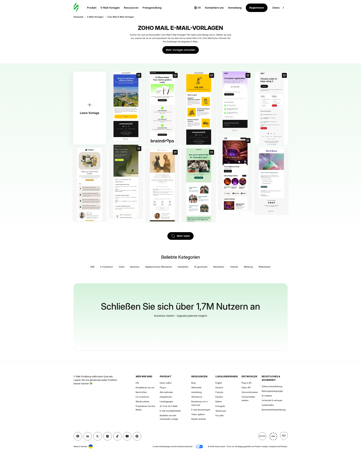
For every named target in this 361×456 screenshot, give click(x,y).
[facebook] (78, 436)
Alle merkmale (166, 392)
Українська (220, 411)
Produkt (91, 7)
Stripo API (246, 387)
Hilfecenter (196, 387)
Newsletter (218, 267)
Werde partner (142, 401)
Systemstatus (268, 405)
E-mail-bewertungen (200, 409)
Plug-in (163, 387)
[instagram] (107, 436)
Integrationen (166, 397)
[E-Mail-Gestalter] (76, 7)
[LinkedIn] (87, 436)
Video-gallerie (198, 414)
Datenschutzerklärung (272, 386)
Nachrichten (141, 392)
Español (219, 397)
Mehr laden (183, 235)
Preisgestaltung (152, 7)
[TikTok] (117, 436)
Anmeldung (235, 7)
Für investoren (142, 397)
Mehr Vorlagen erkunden (180, 49)
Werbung (248, 267)
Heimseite (78, 17)
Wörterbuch (196, 397)
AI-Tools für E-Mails (169, 406)
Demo (276, 7)
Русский (219, 415)
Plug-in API (247, 383)
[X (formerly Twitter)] (97, 436)
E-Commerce (106, 267)
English (218, 383)
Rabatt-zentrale (198, 419)
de (199, 7)
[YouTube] (127, 436)
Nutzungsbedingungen (272, 391)
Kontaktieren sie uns (145, 387)
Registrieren (256, 7)
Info (137, 383)
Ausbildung (196, 392)
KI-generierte (200, 267)
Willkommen (265, 267)
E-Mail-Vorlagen (110, 7)
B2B (92, 267)
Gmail (121, 267)
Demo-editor (166, 383)
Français (219, 392)
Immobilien (183, 267)
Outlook (234, 267)
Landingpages (166, 401)
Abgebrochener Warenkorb (158, 267)
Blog (193, 383)
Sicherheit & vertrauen (272, 400)
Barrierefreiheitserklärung (274, 409)
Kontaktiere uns (214, 7)
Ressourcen (131, 7)
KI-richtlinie (267, 396)
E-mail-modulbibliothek (170, 411)
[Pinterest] (137, 436)
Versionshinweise (250, 392)
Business (134, 267)
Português (220, 406)
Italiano (218, 401)
